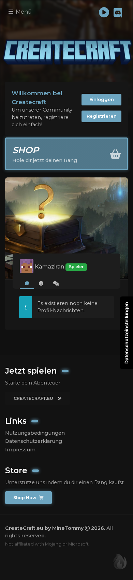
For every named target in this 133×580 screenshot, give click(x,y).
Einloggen (101, 99)
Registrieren (102, 116)
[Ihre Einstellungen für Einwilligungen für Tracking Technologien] (126, 332)
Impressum (20, 450)
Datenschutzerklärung (33, 441)
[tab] (27, 283)
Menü (23, 12)
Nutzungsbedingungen (35, 433)
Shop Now (25, 497)
